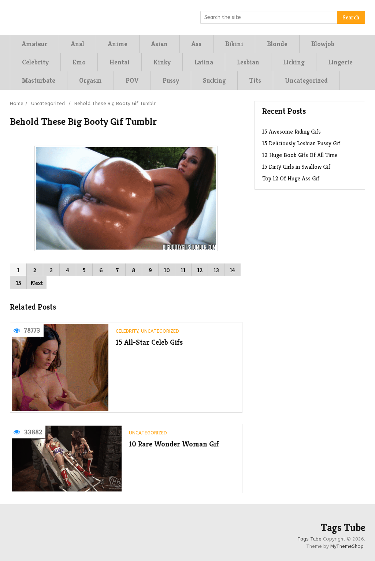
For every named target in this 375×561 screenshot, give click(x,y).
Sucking (214, 80)
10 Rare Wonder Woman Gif (174, 444)
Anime (117, 44)
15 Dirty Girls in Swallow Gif (296, 167)
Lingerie (340, 62)
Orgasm (90, 80)
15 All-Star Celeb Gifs (149, 342)
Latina (203, 62)
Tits (255, 80)
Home (16, 103)
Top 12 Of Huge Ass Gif (290, 178)
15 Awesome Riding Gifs (291, 131)
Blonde (277, 44)
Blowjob (322, 44)
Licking (293, 62)
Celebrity (35, 62)
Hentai (119, 62)
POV (132, 80)
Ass (196, 44)
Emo (79, 62)
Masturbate (38, 80)
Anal (77, 44)
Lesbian (248, 62)
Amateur (34, 44)
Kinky (162, 62)
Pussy (171, 80)
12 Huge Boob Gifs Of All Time (300, 155)
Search (351, 17)
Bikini (234, 44)
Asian (159, 44)
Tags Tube (343, 528)
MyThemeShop (347, 546)
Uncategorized (306, 80)
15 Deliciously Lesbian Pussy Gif (301, 143)
